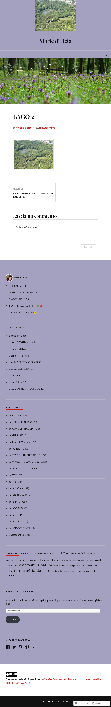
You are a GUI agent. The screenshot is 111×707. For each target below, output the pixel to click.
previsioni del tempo (85, 565)
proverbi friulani (18, 571)
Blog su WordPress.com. (55, 701)
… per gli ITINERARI (19, 355)
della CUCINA (16, 488)
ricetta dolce (40, 570)
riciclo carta (69, 571)
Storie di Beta (56, 40)
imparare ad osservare (28, 560)
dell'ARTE (14, 481)
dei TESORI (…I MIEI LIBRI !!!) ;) (24, 455)
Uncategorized (16, 534)
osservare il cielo (12, 566)
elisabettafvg (47, 128)
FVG (83, 553)
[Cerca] (102, 54)
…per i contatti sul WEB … (21, 368)
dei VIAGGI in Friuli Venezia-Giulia (26, 461)
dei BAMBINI (15, 415)
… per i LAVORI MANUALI (22, 342)
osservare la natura (35, 565)
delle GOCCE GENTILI (20, 528)
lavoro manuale (74, 560)
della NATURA (16, 501)
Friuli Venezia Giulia (68, 553)
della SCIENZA (16, 508)
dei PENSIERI (15, 448)
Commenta (88, 247)
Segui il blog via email (20, 591)
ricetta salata (57, 571)
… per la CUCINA (17, 349)
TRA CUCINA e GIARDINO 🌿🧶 (26, 305)
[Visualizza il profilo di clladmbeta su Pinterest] (27, 647)
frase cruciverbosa (26, 553)
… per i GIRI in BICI (18, 382)
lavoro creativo (61, 560)
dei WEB (13, 475)
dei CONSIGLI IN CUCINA (22, 428)
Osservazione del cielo (63, 565)
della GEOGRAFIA (18, 495)
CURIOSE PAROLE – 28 (20, 286)
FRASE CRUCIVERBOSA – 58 (23, 292)
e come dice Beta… (18, 335)
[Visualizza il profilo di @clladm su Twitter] (14, 647)
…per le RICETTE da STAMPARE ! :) (26, 362)
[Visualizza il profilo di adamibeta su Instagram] (21, 647)
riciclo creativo (81, 571)
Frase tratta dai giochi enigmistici (45, 553)
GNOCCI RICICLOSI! (19, 299)
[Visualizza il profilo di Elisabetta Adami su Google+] (34, 647)
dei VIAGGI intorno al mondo (23, 468)
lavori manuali (46, 560)
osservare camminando (91, 560)
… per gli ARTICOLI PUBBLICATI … (26, 388)
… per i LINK (15, 375)
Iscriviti (13, 619)
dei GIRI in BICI (16, 435)
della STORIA (15, 515)
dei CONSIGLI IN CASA (20, 422)
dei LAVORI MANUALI (20, 442)
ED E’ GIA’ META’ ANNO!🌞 (23, 312)
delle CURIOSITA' (18, 521)
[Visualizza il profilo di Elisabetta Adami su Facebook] (8, 647)
